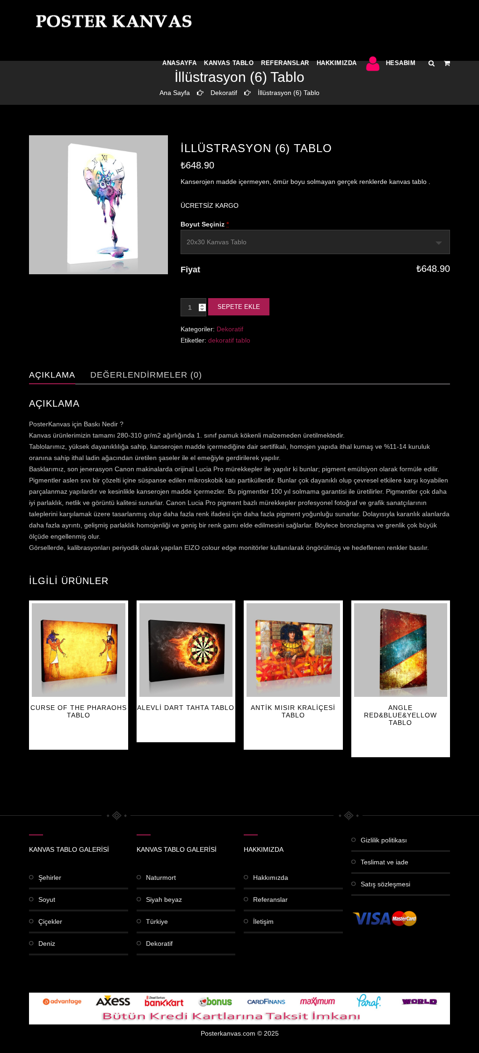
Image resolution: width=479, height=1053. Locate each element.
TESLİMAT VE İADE (384, 862)
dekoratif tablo (229, 340)
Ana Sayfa (175, 92)
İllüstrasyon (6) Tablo (288, 92)
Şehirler (49, 877)
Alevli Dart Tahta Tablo (185, 707)
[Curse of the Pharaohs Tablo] (78, 650)
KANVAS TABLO (229, 62)
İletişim (263, 921)
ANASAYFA (179, 62)
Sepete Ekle (239, 306)
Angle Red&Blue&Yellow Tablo (400, 715)
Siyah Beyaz (164, 899)
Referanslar (285, 62)
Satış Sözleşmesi (385, 884)
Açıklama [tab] (52, 375)
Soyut (46, 899)
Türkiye (157, 921)
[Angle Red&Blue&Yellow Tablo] (401, 650)
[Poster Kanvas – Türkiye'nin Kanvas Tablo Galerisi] (112, 21)
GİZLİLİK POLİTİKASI (384, 840)
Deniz (46, 943)
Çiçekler (50, 921)
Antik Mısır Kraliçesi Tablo (293, 711)
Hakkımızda (337, 62)
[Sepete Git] (447, 63)
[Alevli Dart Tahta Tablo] (186, 650)
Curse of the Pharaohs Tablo (78, 711)
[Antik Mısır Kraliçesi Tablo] (293, 650)
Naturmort (161, 877)
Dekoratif (223, 92)
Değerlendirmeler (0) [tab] (146, 375)
